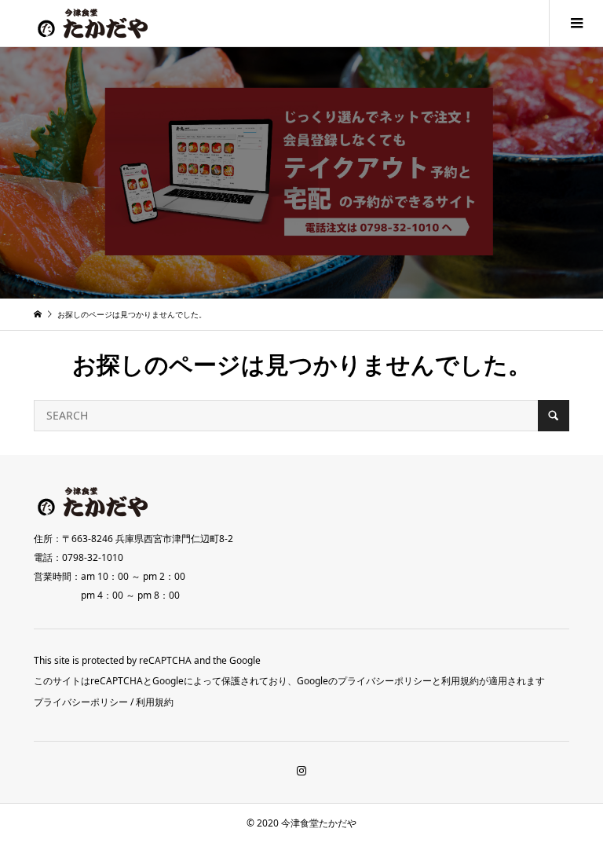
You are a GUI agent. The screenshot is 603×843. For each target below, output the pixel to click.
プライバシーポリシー (81, 702)
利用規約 (155, 702)
